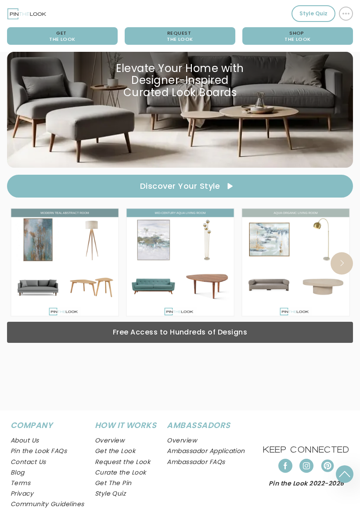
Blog (18, 472)
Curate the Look (120, 472)
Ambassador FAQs (196, 461)
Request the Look (123, 461)
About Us (25, 440)
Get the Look (115, 450)
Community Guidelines (47, 504)
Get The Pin (113, 482)
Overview (182, 440)
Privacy (22, 493)
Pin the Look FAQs (39, 450)
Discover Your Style (180, 185)
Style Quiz (313, 13)
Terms (20, 482)
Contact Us (28, 461)
